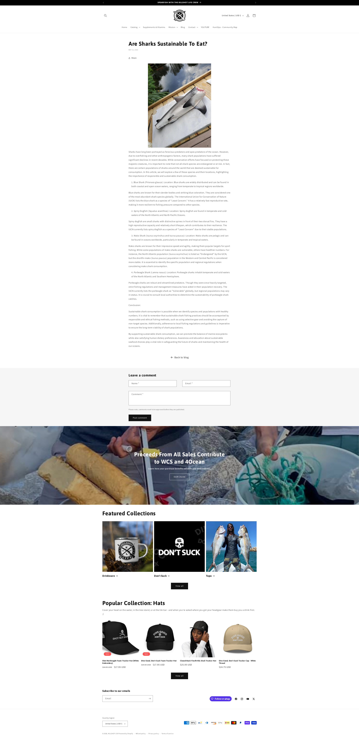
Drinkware (108, 575)
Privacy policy (154, 734)
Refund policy (141, 734)
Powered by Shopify (125, 734)
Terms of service (167, 734)
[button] (105, 15)
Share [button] (134, 58)
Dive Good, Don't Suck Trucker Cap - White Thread (237, 662)
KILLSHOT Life (113, 734)
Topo (209, 575)
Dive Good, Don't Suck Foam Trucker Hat (159, 661)
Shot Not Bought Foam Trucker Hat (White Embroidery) (120, 662)
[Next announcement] (256, 2)
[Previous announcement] (103, 2)
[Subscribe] (150, 698)
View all (180, 586)
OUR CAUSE (179, 476)
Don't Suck (160, 575)
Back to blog (181, 357)
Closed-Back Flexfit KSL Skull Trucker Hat (198, 661)
